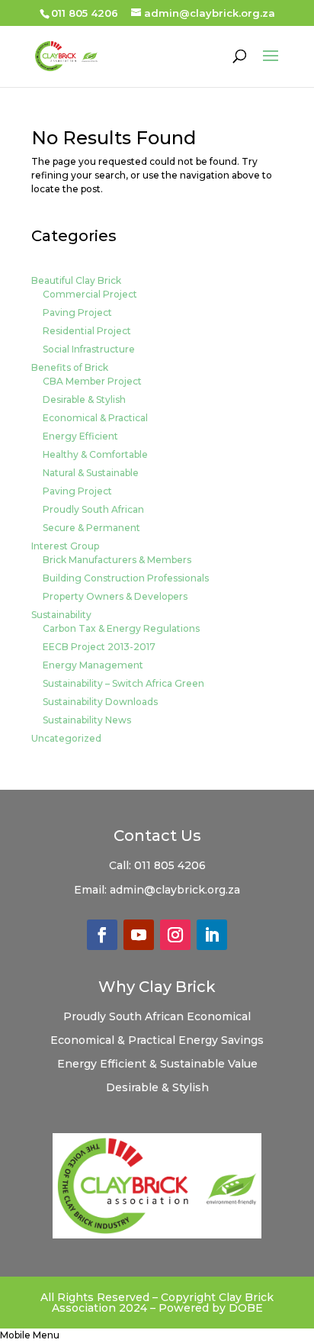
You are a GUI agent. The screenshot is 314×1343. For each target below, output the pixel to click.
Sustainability (61, 614)
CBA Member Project (92, 381)
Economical (219, 1016)
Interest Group (65, 546)
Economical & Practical (95, 418)
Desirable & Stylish (84, 399)
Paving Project (77, 312)
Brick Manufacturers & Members (117, 559)
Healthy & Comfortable (95, 454)
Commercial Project (90, 294)
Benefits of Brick (69, 367)
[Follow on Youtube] (138, 934)
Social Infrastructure (89, 349)
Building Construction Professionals (126, 578)
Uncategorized (66, 738)
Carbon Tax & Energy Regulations (121, 628)
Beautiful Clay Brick (76, 280)
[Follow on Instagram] (175, 934)
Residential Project (87, 331)
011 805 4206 (170, 865)
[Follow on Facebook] (102, 934)
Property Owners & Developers (115, 596)
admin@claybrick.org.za (175, 890)
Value (243, 1064)
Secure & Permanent (91, 527)
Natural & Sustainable (91, 472)
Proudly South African (93, 509)
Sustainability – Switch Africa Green (123, 683)
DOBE (246, 1308)
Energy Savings (221, 1040)
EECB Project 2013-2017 (99, 646)
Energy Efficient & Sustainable (142, 1064)
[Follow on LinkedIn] (212, 934)
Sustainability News (87, 720)
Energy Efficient (80, 436)
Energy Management (93, 665)
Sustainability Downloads (100, 701)
